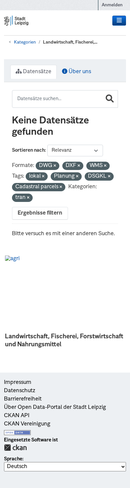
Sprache (13, 459)
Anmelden (112, 5)
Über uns (79, 72)
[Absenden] (109, 99)
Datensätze (36, 72)
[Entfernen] (55, 166)
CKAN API (16, 415)
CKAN (15, 447)
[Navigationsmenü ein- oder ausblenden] (119, 21)
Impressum (17, 382)
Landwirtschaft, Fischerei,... (70, 42)
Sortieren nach (28, 150)
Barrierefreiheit (23, 399)
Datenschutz (19, 391)
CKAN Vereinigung (27, 424)
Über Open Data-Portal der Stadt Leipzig (55, 407)
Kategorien (25, 42)
